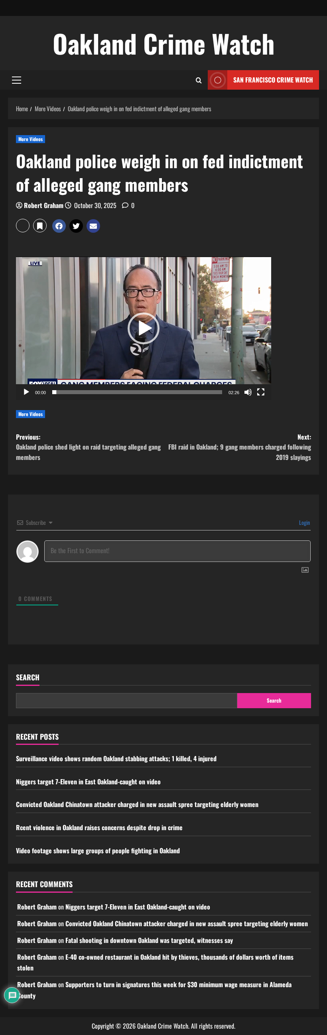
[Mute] (248, 392)
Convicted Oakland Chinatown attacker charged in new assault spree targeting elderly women (137, 804)
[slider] (137, 392)
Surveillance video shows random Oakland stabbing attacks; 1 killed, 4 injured (116, 758)
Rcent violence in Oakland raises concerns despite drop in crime (99, 827)
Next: (239, 447)
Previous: (88, 447)
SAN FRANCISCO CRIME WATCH (273, 79)
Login (304, 522)
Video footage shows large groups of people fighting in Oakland (98, 850)
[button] (16, 80)
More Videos (30, 139)
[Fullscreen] (261, 392)
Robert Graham (43, 205)
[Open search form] (199, 80)
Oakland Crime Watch (164, 43)
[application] (143, 328)
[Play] (26, 392)
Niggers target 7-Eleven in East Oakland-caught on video (88, 781)
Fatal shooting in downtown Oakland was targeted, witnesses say (149, 940)
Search (27, 677)
